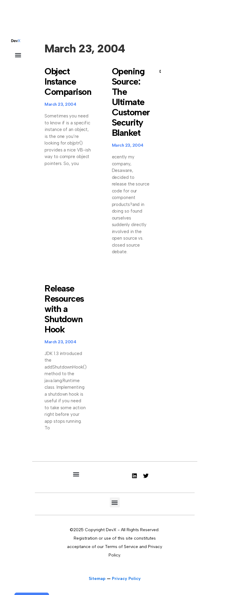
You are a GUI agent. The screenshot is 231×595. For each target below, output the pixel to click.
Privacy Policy (126, 578)
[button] (18, 55)
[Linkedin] (134, 475)
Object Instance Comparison (68, 81)
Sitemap (97, 578)
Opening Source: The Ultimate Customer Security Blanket (131, 102)
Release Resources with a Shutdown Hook (64, 309)
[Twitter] (146, 475)
